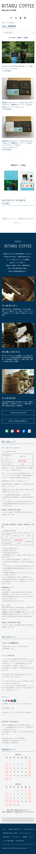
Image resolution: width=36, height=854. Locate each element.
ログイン (31, 837)
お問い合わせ (6, 837)
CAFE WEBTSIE (20, 840)
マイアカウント (16, 837)
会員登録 (24, 837)
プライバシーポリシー (25, 833)
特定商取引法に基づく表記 (10, 833)
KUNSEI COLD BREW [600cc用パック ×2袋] (17, 66)
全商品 (3, 22)
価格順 (19, 38)
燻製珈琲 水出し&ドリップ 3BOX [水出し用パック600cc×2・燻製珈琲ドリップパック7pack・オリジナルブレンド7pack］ (18, 143)
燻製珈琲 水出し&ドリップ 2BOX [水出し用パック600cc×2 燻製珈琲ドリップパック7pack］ (18, 103)
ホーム (4, 829)
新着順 (26, 38)
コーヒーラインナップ (18, 413)
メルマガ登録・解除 (8, 840)
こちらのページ (17, 614)
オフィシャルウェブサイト (18, 421)
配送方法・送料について (15, 829)
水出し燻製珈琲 (10, 22)
